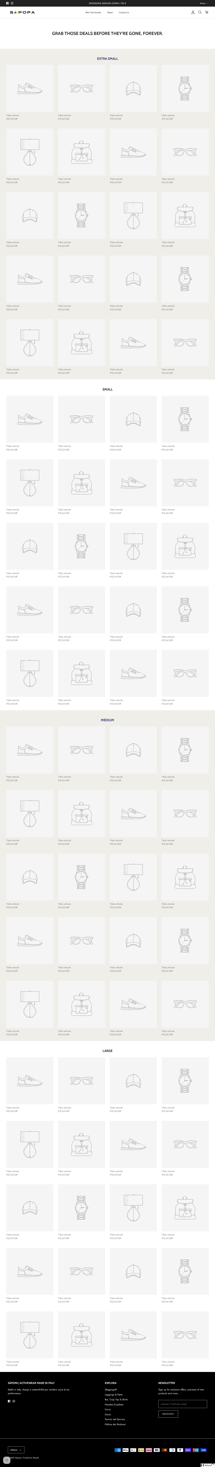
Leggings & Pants (114, 1394)
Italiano (203, 3)
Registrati (168, 1413)
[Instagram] (12, 3)
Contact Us (124, 12)
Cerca (108, 1414)
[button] (208, 1465)
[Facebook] (7, 3)
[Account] (192, 12)
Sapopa (18, 1457)
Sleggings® (111, 1389)
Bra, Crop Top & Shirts (116, 1399)
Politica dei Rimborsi (115, 1424)
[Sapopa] (22, 12)
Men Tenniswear (93, 12)
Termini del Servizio (115, 1419)
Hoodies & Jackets (114, 1404)
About (110, 12)
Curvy (108, 1409)
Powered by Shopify (31, 1457)
